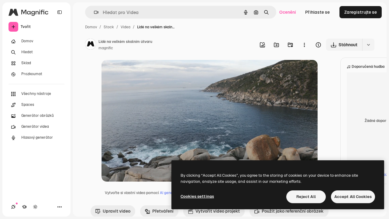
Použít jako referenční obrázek (293, 211)
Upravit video (116, 211)
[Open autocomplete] (93, 12)
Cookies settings (197, 196)
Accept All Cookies (353, 196)
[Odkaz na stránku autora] (90, 45)
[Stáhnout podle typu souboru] (368, 45)
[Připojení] (13, 207)
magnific (105, 48)
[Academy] (24, 207)
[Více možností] (304, 45)
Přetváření (163, 211)
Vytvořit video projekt (217, 211)
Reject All (306, 196)
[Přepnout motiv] (35, 207)
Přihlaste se (317, 12)
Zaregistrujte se (360, 12)
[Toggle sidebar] (59, 12)
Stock (109, 27)
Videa (125, 27)
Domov (91, 27)
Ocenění (287, 12)
